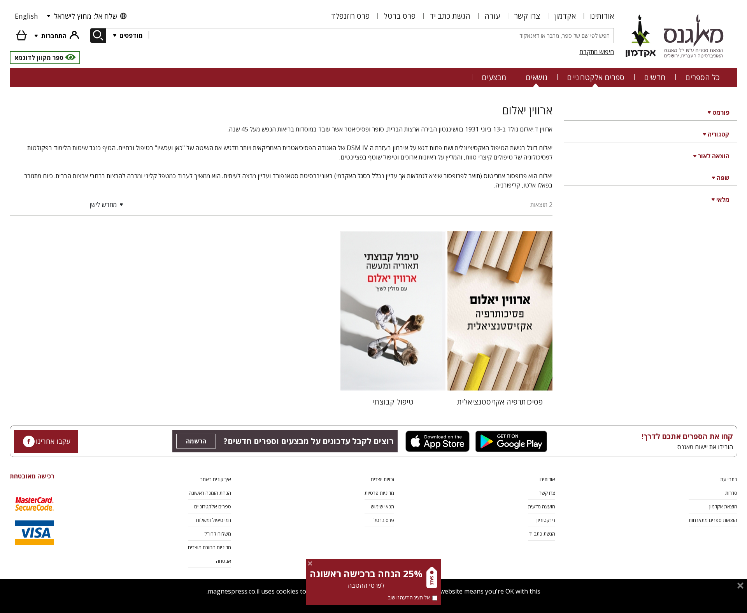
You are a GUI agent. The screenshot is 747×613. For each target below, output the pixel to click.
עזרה (492, 16)
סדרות (731, 492)
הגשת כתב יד (450, 16)
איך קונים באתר (215, 479)
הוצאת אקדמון (723, 506)
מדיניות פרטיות (379, 492)
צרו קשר (527, 16)
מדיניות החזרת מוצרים (209, 547)
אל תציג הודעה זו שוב (409, 597)
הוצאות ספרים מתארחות (713, 520)
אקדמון (565, 16)
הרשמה (196, 441)
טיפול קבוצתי (393, 401)
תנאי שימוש (382, 506)
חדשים (655, 77)
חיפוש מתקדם (596, 51)
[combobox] (381, 35)
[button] (68, 204)
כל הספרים (702, 77)
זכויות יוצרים (382, 479)
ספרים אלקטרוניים (595, 77)
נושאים (536, 77)
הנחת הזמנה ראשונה (210, 492)
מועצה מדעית (541, 506)
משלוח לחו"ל (217, 533)
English (26, 16)
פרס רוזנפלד (350, 16)
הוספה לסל (500, 378)
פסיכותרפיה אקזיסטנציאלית (500, 401)
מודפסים (130, 35)
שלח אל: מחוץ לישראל (85, 16)
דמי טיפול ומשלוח (213, 520)
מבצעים (494, 77)
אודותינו (602, 16)
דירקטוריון (546, 520)
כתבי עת (728, 479)
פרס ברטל (400, 16)
